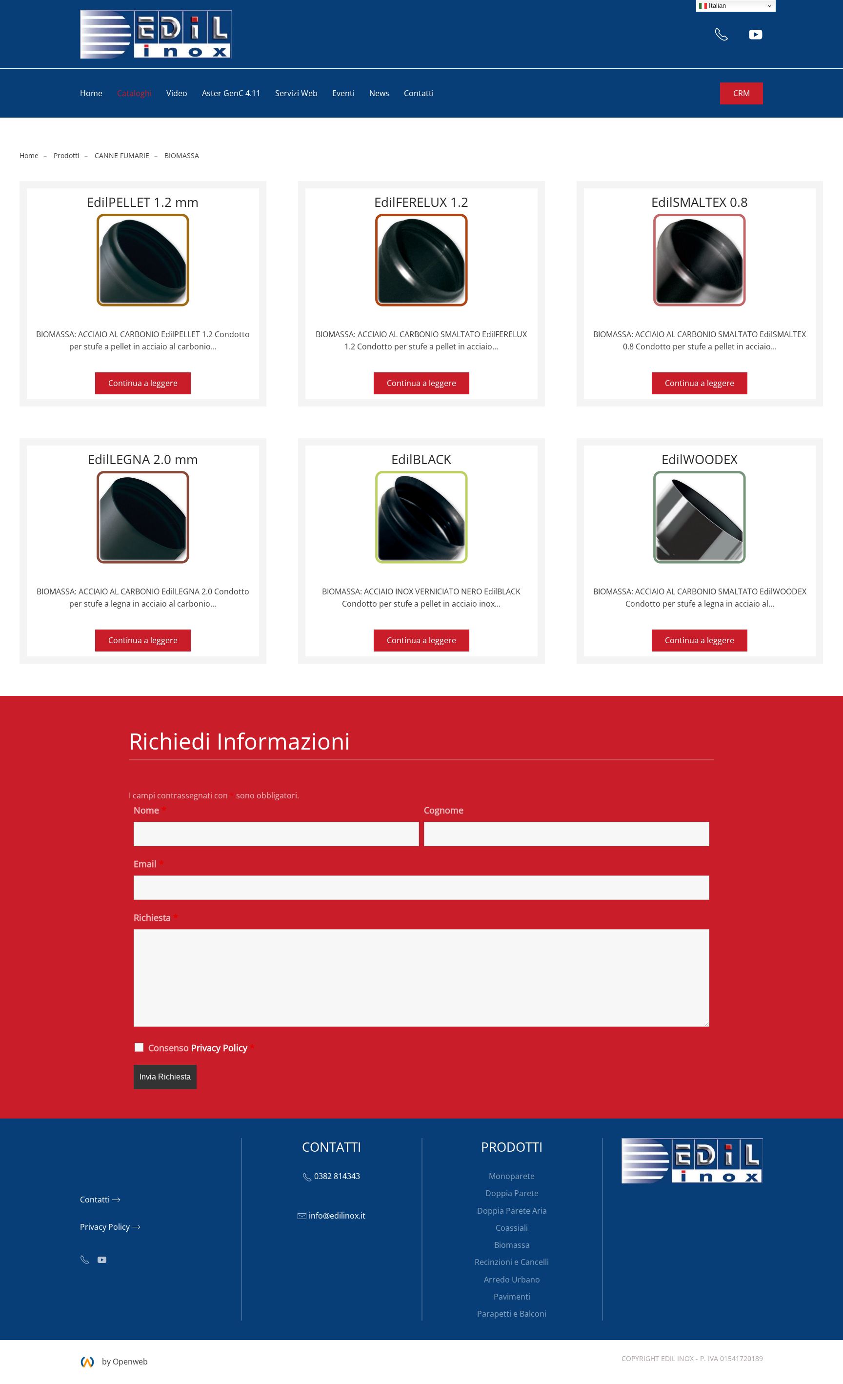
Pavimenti (512, 1296)
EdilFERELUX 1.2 (421, 202)
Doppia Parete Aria (512, 1210)
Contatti (419, 93)
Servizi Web (296, 93)
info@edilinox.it (337, 1215)
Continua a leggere (143, 383)
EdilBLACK (421, 459)
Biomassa (512, 1245)
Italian (716, 5)
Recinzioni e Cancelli (512, 1262)
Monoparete (512, 1176)
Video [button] (176, 93)
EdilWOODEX (700, 459)
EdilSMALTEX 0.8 (699, 202)
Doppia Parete (512, 1193)
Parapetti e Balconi (511, 1313)
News (379, 93)
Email (149, 864)
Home (91, 93)
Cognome (443, 810)
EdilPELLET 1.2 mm (143, 202)
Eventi (343, 93)
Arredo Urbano (512, 1279)
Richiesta (156, 917)
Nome (150, 810)
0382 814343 (337, 1176)
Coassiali (512, 1227)
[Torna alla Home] (156, 34)
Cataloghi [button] (134, 93)
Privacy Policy (105, 1226)
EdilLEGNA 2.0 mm (143, 459)
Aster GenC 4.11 (231, 93)
